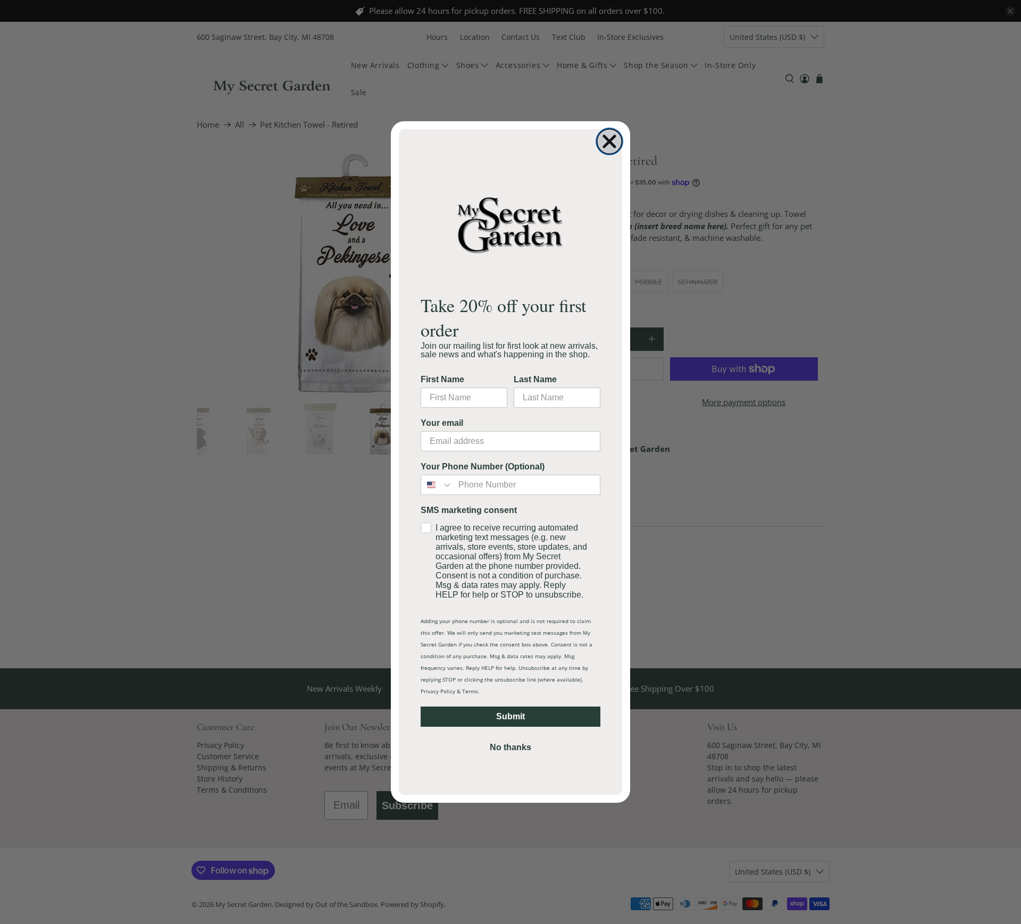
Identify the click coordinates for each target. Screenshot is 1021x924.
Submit (510, 716)
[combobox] (437, 484)
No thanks (510, 747)
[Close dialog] (609, 141)
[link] (510, 224)
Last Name (535, 379)
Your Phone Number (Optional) (483, 466)
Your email (442, 422)
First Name (442, 379)
